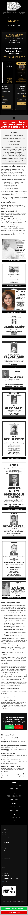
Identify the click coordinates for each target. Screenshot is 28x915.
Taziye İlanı (5, 850)
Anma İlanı (5, 845)
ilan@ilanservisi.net (8, 881)
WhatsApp (9, 727)
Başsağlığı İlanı (6, 848)
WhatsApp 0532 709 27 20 (11, 878)
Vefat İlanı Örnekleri (7, 835)
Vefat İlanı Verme (6, 832)
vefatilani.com (14, 13)
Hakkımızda (5, 861)
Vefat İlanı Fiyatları (7, 837)
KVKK (3, 867)
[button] (14, 117)
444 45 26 (14, 21)
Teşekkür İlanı (5, 852)
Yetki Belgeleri (5, 863)
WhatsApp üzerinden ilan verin (14, 908)
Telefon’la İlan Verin (14, 912)
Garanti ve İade (6, 865)
